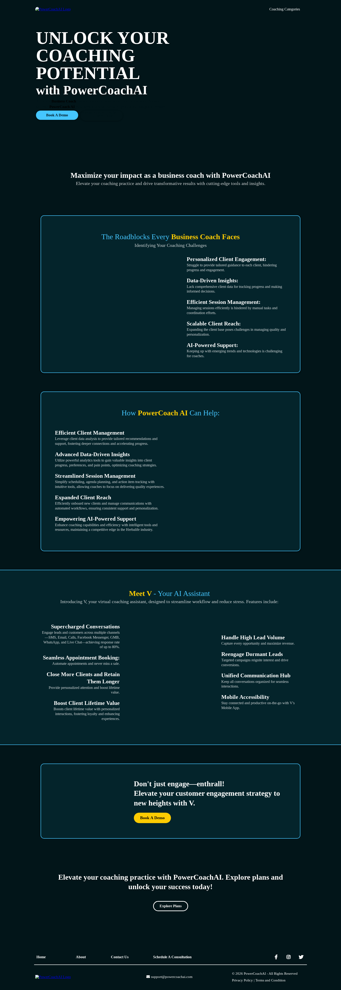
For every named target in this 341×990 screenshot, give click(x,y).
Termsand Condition (270, 980)
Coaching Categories (284, 9)
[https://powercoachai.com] (53, 977)
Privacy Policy (242, 980)
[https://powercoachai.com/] (53, 9)
